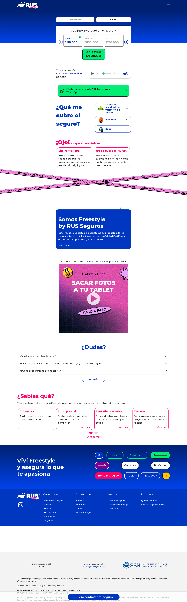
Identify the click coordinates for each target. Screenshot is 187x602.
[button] (92, 73)
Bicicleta (115, 455)
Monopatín (137, 455)
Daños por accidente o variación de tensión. (112, 108)
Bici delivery (50, 512)
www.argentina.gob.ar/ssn (94, 567)
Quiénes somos (149, 500)
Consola (80, 500)
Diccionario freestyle (119, 504)
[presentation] (61, 42)
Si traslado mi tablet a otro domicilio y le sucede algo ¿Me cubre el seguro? (61, 363)
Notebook (75, 19)
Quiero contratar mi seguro (93, 597)
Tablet (113, 19)
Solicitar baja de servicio (153, 504)
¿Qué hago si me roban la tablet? (38, 356)
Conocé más (94, 436)
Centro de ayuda (117, 500)
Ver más (93, 379)
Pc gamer (48, 520)
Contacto (113, 508)
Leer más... (64, 245)
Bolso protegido (108, 475)
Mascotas (48, 504)
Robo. (108, 129)
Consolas (130, 465)
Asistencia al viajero (53, 500)
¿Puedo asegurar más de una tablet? (40, 371)
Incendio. (110, 119)
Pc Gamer (160, 465)
